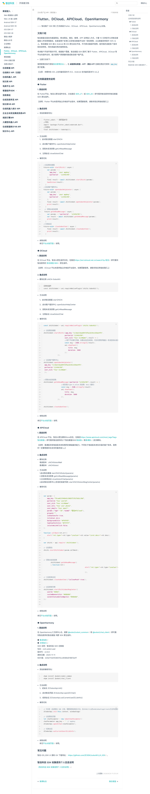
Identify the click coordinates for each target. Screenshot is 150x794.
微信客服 (7, 57)
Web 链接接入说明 (11, 15)
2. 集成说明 (134, 28)
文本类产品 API (43, 13)
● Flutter (132, 22)
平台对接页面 (49, 243)
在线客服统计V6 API (12, 127)
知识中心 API (8, 131)
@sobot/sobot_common (79, 632)
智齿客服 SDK (53, 263)
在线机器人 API (9, 77)
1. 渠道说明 (134, 25)
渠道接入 (53, 13)
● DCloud (132, 32)
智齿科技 (115, 12)
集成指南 (44, 640)
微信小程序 (8, 37)
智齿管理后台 (59, 64)
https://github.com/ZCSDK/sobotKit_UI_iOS (87, 755)
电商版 (80, 440)
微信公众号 (8, 40)
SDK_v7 (80, 94)
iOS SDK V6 (8, 33)
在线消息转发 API (10, 99)
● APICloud (133, 41)
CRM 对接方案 (9, 60)
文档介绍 (131, 15)
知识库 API (7, 81)
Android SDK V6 (10, 26)
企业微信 (7, 44)
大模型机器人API (10, 122)
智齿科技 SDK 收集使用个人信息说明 (137, 65)
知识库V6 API (9, 104)
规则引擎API (8, 117)
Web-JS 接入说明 (10, 19)
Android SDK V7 (10, 22)
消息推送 (7, 95)
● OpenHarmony (135, 51)
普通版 (89, 440)
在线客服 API (8, 68)
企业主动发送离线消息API (14, 113)
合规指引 (44, 643)
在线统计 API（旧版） (12, 72)
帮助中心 (144, 3)
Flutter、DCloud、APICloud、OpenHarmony (16, 52)
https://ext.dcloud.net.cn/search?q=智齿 (93, 260)
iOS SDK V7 (8, 29)
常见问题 (131, 61)
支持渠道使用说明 (134, 18)
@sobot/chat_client (102, 632)
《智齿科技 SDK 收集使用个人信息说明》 (54, 767)
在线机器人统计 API (11, 108)
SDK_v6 (90, 94)
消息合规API (8, 64)
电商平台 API (8, 86)
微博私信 (7, 47)
